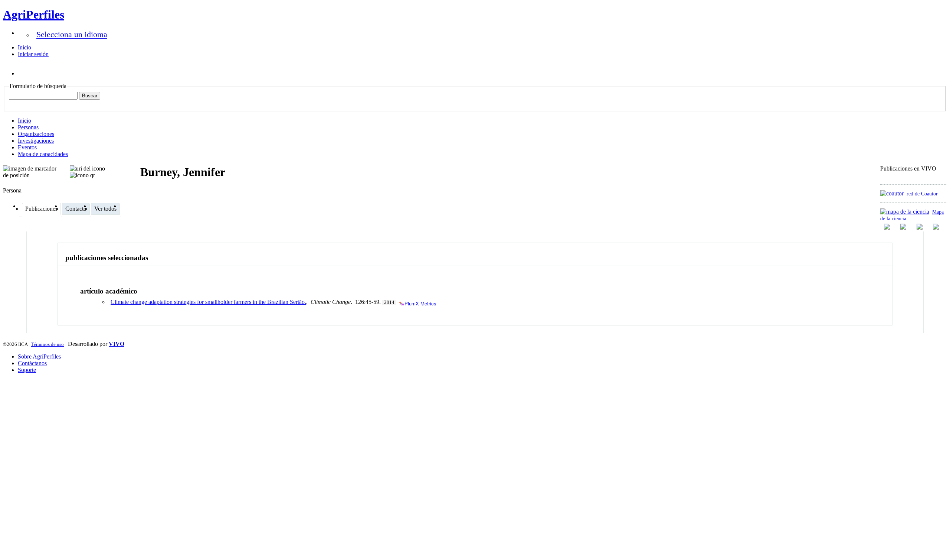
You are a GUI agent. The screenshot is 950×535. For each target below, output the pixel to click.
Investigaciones (36, 140)
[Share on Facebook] (887, 226)
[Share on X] (920, 226)
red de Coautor (922, 194)
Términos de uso (47, 344)
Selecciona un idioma (71, 34)
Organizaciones (36, 134)
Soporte (27, 370)
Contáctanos (32, 363)
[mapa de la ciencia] (904, 211)
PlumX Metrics (420, 303)
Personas (28, 127)
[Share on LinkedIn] (904, 226)
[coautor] (892, 193)
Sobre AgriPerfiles (39, 356)
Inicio (24, 47)
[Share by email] (936, 226)
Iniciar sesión (33, 54)
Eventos (27, 147)
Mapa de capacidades (43, 154)
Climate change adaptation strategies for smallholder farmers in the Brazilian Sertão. (208, 302)
